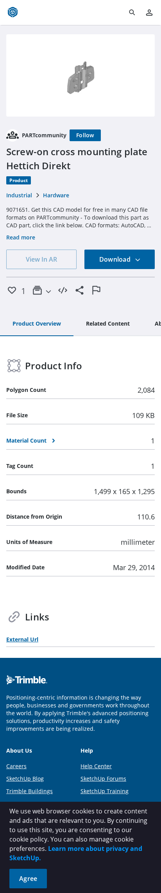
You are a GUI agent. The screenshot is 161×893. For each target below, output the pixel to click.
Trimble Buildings (29, 791)
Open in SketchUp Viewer (80, 75)
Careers (16, 766)
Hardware (56, 195)
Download (115, 259)
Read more (20, 237)
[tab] (36, 324)
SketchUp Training (104, 791)
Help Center (96, 766)
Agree (28, 878)
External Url (22, 639)
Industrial (19, 195)
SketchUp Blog (25, 778)
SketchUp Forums (103, 778)
